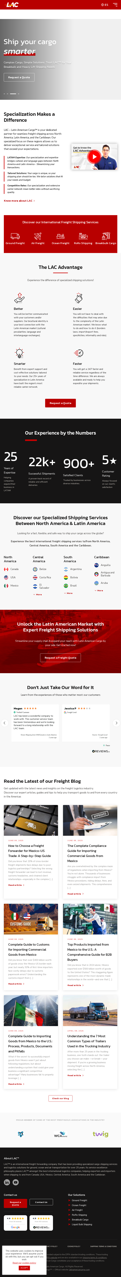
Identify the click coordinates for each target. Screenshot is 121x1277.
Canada (14, 569)
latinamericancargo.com (79, 1270)
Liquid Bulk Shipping (82, 1224)
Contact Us (41, 1202)
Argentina (76, 569)
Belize (42, 569)
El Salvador (44, 586)
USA (12, 577)
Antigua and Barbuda (107, 574)
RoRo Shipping (79, 1215)
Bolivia (74, 577)
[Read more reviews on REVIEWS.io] (101, 751)
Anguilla (105, 565)
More (39, 594)
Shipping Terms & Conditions (103, 1246)
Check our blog (60, 1098)
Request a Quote (19, 77)
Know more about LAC (18, 201)
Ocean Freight (79, 1205)
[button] (4, 723)
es (106, 4)
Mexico (14, 585)
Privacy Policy (50, 1246)
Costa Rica (45, 577)
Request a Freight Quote (60, 658)
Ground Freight (79, 1200)
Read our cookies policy (24, 1263)
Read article (15, 885)
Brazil (73, 585)
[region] (60, 723)
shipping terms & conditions (95, 1258)
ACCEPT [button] (24, 1268)
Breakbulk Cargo (80, 1219)
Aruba (104, 583)
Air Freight (77, 1210)
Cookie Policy (73, 1246)
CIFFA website (51, 1258)
